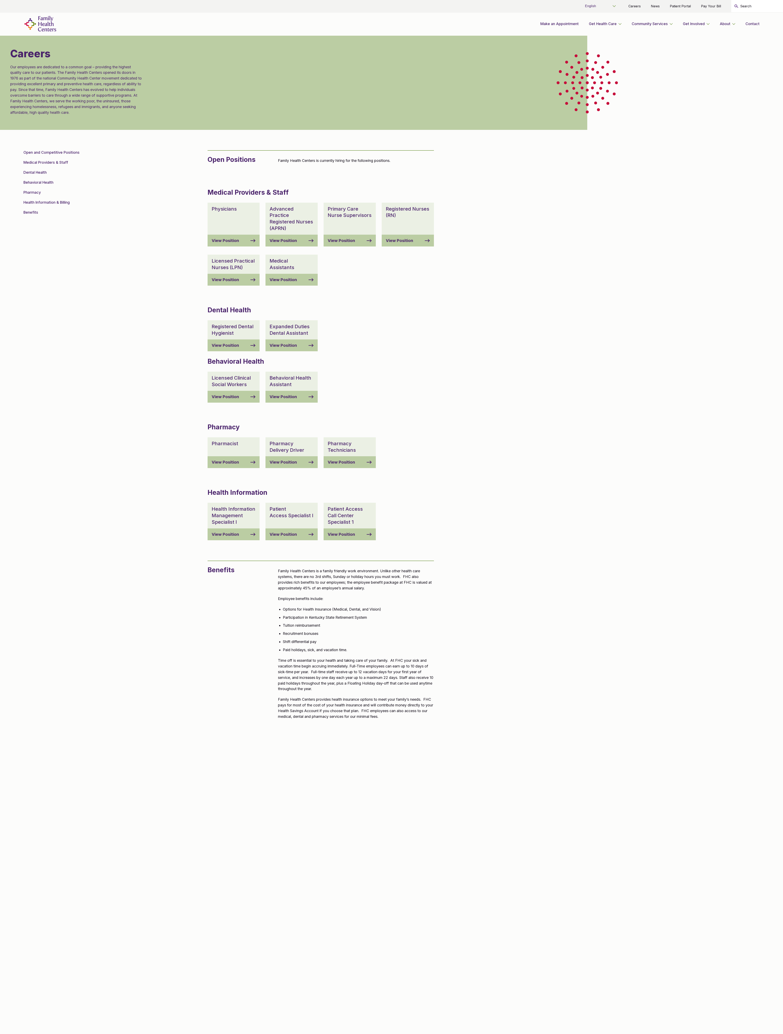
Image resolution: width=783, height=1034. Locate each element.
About (725, 24)
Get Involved (694, 24)
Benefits (30, 212)
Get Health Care (603, 24)
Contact (752, 24)
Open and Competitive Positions (51, 152)
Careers (634, 6)
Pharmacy (32, 192)
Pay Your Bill (711, 6)
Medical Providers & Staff (45, 162)
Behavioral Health (38, 182)
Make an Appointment (559, 24)
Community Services (650, 24)
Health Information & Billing (46, 202)
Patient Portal (680, 6)
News (655, 6)
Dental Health (35, 172)
